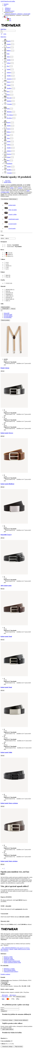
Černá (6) (9, 253)
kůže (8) (8, 291)
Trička (8, 63)
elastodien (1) (9, 294)
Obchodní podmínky (9, 959)
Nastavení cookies (20, 996)
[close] (1, 35)
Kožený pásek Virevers (7, 433)
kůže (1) (8, 300)
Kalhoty (9, 72)
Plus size (9, 97)
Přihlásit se (3, 1011)
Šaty (8, 66)
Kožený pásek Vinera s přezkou (9, 803)
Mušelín (9, 101)
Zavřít (2, 1)
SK (10, 18)
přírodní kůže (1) (10, 289)
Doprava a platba (8, 956)
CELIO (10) (9, 283)
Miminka (9, 111)
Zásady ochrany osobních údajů (12, 961)
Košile (8, 60)
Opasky (9, 166)
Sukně (8, 69)
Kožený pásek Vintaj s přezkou (9, 861)
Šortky (9, 82)
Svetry (8, 47)
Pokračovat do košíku (9, 1)
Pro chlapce (10, 115)
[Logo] (11, 27)
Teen (8, 108)
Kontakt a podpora (5, 974)
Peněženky (9, 163)
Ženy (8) (8, 277)
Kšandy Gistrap (5, 368)
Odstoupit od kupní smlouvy (11, 971)
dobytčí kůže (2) (10, 299)
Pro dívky (9, 118)
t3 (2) (7, 262)
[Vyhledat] (2, 32)
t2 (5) (7, 264)
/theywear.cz (12, 995)
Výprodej (9, 104)
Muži (2, 29)
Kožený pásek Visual (6, 636)
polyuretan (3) (9, 292)
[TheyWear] (9, 931)
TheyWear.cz (5, 996)
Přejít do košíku (18, 1046)
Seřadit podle (5, 308)
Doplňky (9, 88)
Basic (8, 94)
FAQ (5, 5)
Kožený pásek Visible (6, 752)
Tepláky (9, 75)
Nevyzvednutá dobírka (9, 970)
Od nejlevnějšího (8, 316)
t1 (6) (7, 267)
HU (10, 20)
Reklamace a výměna (9, 968)
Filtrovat (13, 308)
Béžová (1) (10, 256)
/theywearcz (5, 995)
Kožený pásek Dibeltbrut (7, 484)
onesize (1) (8, 265)
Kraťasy (9, 154)
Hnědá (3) (10, 254)
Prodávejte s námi (8, 958)
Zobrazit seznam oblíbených (21, 1020)
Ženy (5, 29)
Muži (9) (8, 275)
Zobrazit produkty (5, 307)
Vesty (8, 56)
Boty (8, 91)
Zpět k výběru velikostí (7, 1029)
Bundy (9, 41)
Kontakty (6, 4)
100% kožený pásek (6, 585)
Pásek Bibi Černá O (6, 534)
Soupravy (9, 79)
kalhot (11, 187)
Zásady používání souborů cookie (12, 962)
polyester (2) (9, 297)
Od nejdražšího (8, 317)
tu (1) (7, 269)
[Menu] (8, 34)
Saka (8, 53)
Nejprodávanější (8, 314)
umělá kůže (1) (9, 296)
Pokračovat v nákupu (7, 1020)
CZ (7, 17)
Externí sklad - (14, 246)
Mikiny (9, 50)
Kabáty (9, 44)
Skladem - (13, 245)
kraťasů (20, 187)
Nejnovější (6, 313)
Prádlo (8, 85)
